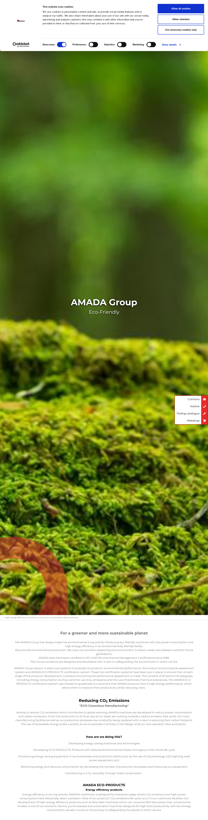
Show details (169, 44)
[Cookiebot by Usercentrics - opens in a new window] (21, 44)
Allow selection (181, 19)
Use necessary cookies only (181, 29)
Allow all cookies (180, 8)
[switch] (93, 44)
